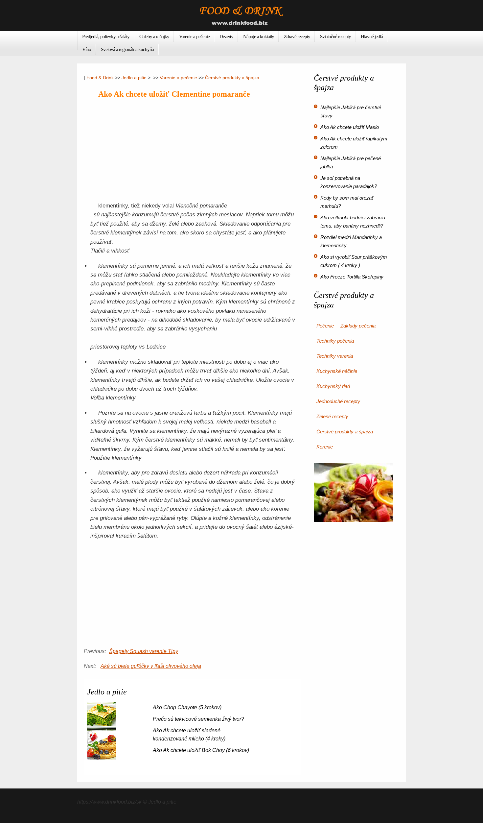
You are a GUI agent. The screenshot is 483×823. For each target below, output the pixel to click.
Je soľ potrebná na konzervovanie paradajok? (348, 182)
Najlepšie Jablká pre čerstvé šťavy (350, 111)
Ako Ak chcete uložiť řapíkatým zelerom (353, 143)
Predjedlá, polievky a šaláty (105, 36)
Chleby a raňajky (154, 36)
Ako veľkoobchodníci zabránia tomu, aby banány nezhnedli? (352, 222)
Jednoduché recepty (338, 401)
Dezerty (226, 36)
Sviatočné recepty (335, 36)
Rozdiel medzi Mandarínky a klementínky (351, 241)
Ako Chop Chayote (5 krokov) (187, 707)
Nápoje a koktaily (258, 36)
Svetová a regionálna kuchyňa (127, 49)
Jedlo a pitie (134, 77)
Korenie (324, 446)
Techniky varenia (334, 356)
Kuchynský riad (333, 386)
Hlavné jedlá (372, 36)
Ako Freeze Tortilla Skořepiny (351, 276)
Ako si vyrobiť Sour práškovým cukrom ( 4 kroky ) (353, 261)
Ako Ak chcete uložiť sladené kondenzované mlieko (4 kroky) (189, 734)
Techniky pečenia (335, 341)
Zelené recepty (332, 416)
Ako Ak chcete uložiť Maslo (349, 127)
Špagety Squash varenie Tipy (143, 651)
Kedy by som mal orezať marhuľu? (346, 202)
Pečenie (325, 325)
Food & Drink (100, 77)
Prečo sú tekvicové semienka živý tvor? (198, 719)
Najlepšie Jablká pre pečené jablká (350, 162)
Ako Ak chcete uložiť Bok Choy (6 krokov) (201, 750)
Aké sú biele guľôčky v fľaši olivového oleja (151, 666)
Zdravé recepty (297, 36)
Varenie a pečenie (194, 36)
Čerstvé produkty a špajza (232, 77)
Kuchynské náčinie (336, 371)
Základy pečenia (358, 325)
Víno (86, 49)
